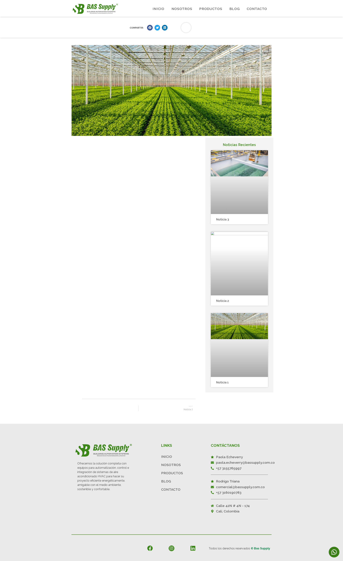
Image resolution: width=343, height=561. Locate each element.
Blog (234, 9)
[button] (150, 28)
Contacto (257, 9)
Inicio (158, 9)
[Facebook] (150, 548)
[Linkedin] (193, 548)
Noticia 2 (222, 301)
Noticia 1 (222, 382)
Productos (210, 9)
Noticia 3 (222, 219)
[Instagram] (171, 548)
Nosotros (182, 9)
